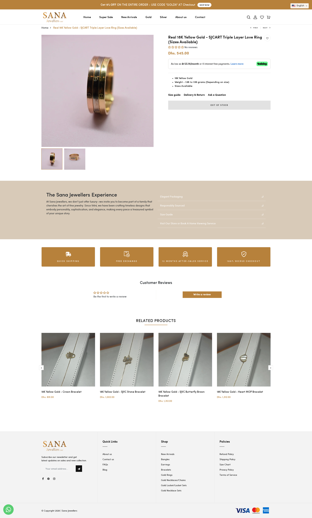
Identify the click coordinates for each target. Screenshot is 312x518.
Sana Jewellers (69, 510)
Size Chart (225, 464)
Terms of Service (228, 474)
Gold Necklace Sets (171, 490)
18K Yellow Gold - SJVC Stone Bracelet (122, 392)
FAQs (105, 464)
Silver (163, 17)
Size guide (174, 95)
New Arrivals (129, 17)
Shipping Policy (227, 459)
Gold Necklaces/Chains (173, 480)
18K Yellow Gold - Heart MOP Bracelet (240, 392)
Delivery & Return (194, 95)
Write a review (202, 294)
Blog (105, 469)
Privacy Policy (227, 469)
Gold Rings (166, 474)
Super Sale (106, 17)
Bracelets (166, 469)
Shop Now (204, 5)
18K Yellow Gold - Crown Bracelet (61, 392)
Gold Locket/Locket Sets (174, 485)
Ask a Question (217, 95)
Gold (148, 17)
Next (265, 28)
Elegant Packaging (171, 196)
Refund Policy (227, 454)
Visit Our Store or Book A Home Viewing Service (188, 223)
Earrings (165, 464)
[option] (97, 91)
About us (181, 17)
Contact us (108, 459)
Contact (200, 17)
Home (87, 17)
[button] (176, 47)
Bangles (165, 459)
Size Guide (166, 214)
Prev (255, 28)
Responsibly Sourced (172, 205)
